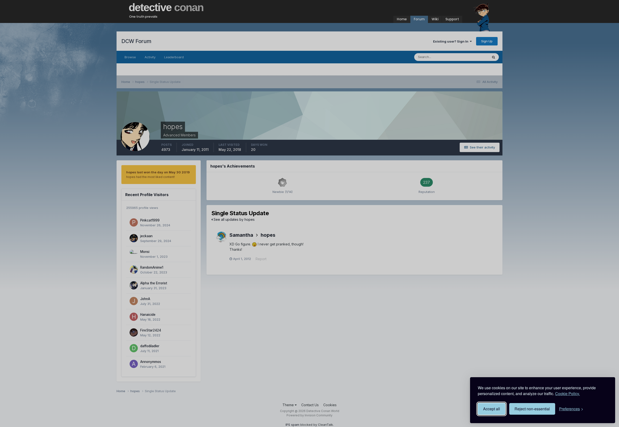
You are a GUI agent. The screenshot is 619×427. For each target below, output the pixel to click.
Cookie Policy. (567, 393)
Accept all (491, 409)
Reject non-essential (532, 409)
